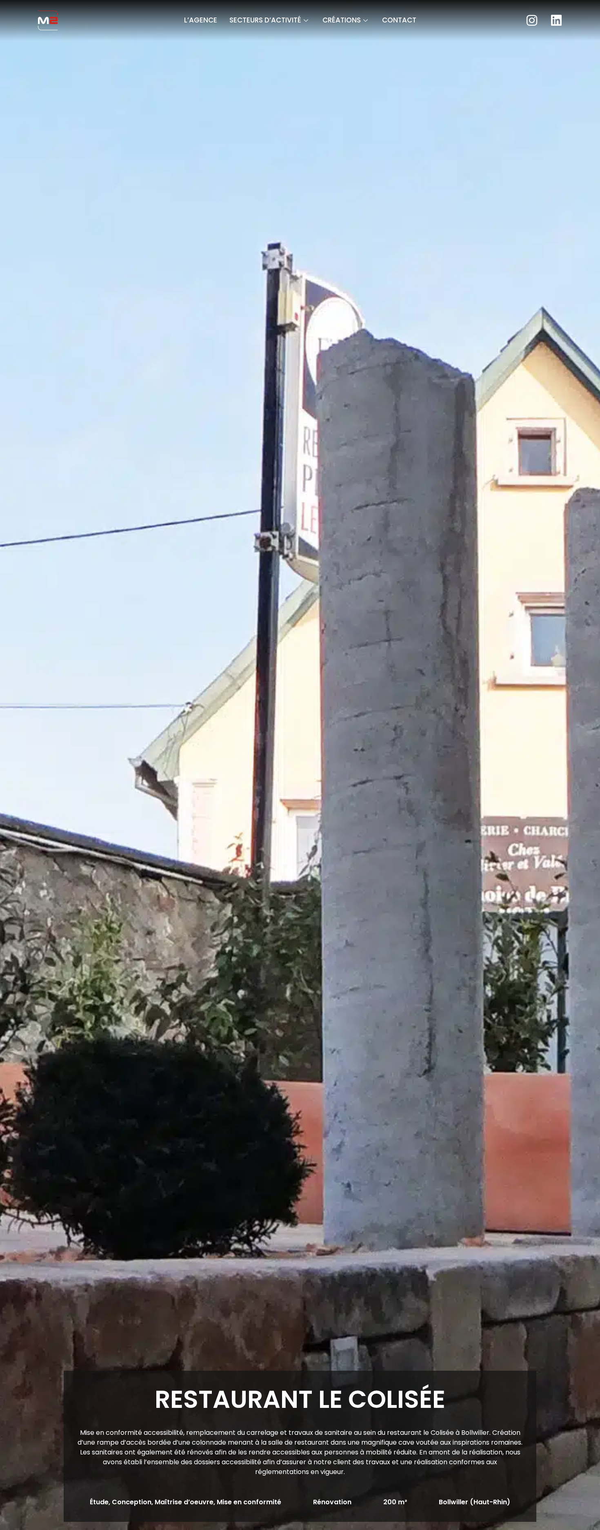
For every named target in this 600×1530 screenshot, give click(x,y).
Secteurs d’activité (265, 20)
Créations (341, 20)
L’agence (200, 20)
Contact (399, 20)
